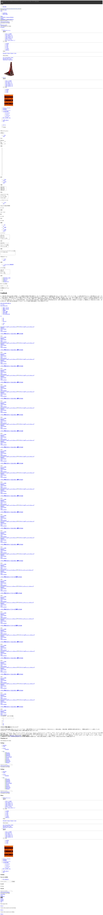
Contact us (5, 12)
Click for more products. (5, 21)
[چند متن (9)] (5, 237)
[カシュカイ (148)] (4, 196)
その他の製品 (6, 111)
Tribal (12, 57)
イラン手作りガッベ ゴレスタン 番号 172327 (11, 479)
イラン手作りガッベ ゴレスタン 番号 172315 (11, 674)
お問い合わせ (6, 120)
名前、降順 (5, 311)
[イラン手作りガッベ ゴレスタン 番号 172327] (17, 472)
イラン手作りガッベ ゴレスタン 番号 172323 (11, 544)
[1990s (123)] (3, 189)
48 (3, 319)
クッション (7, 112)
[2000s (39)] (3, 188)
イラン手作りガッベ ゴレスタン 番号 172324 (11, 528)
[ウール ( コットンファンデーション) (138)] (8, 251)
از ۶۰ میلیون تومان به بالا (10, 40)
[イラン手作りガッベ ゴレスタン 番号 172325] (17, 505)
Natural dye (10, 59)
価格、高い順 (6, 307)
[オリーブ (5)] (5, 272)
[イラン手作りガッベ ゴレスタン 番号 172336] (17, 326)
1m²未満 (7, 43)
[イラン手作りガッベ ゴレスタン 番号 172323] (17, 537)
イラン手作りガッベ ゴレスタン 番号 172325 (11, 512)
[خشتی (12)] (5, 235)
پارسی (8, 752)
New (8, 58)
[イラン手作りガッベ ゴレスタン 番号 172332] (17, 391)
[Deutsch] (7, 8)
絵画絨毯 (5, 109)
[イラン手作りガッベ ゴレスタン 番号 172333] (17, 375)
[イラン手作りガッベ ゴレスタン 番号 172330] (17, 424)
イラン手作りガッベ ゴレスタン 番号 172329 (11, 447)
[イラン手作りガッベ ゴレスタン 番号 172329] (17, 440)
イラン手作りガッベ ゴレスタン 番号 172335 (11, 349)
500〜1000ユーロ (8, 35)
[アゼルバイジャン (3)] (4, 194)
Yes (4, 136)
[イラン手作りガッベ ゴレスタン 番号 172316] (17, 651)
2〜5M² (6, 46)
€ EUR (4, 748)
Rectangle (5, 53)
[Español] (5, 8)
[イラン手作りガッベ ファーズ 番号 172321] (16, 570)
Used (10, 58)
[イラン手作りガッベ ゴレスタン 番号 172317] (17, 634)
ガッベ (4, 77)
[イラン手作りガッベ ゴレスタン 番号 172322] (17, 553)
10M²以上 (7, 49)
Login (4, 746)
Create (13, 881)
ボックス (7, 116)
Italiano (8, 762)
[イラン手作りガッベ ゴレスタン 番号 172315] (17, 667)
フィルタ (2, 304)
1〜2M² (6, 44)
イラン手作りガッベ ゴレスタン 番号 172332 (11, 398)
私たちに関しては (6, 117)
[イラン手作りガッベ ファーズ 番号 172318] (17, 618)
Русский (8, 761)
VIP (3, 121)
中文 (8, 758)
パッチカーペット (6, 110)
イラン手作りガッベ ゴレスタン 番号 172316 (11, 658)
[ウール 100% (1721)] (8, 252)
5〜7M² (6, 47)
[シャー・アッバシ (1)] (5, 244)
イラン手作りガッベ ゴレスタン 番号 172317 (11, 641)
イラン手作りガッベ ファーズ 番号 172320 (11, 593)
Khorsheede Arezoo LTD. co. (15, 735)
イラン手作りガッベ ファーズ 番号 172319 (11, 609)
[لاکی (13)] (5, 270)
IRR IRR (4, 6)
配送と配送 (5, 14)
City (3, 57)
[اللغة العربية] (9, 8)
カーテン (7, 114)
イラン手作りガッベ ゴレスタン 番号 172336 (11, 333)
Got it (2, 2)
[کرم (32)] (5, 271)
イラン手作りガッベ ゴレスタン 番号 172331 (11, 414)
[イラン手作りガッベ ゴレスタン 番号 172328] (17, 456)
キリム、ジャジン (6, 107)
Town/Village (7, 57)
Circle (15, 53)
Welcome (4, 745)
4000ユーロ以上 (8, 38)
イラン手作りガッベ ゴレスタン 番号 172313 (11, 706)
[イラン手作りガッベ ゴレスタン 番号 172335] (17, 342)
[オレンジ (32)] (5, 273)
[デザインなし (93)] (5, 246)
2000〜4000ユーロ (9, 37)
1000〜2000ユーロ (9, 36)
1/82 (4, 323)
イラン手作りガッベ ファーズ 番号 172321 (11, 577)
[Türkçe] (13, 8)
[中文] (11, 8)
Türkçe (8, 759)
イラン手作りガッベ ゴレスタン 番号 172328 (11, 463)
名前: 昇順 (5, 312)
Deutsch (8, 755)
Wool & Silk (5, 59)
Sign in (1, 905)
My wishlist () (6, 879)
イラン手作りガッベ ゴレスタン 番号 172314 (11, 690)
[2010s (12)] (3, 187)
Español (8, 754)
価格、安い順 (6, 309)
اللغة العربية (9, 756)
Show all (4, 321)
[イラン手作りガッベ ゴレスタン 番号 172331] (17, 407)
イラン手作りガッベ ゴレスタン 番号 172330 (11, 431)
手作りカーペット (6, 30)
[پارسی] (1, 8)
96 (3, 320)
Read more (37, 1)
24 (0, 316)
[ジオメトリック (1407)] (5, 245)
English (8, 753)
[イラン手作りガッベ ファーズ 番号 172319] (17, 602)
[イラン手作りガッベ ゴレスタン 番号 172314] (17, 683)
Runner (12, 53)
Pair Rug (4, 58)
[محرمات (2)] (5, 236)
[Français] (15, 8)
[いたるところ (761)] (5, 238)
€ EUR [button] (1, 4)
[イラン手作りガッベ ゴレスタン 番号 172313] (17, 699)
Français (8, 760)
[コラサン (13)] (4, 198)
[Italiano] (19, 8)
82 (3, 723)
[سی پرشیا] (7, 17)
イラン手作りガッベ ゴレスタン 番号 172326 (11, 495)
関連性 (4, 310)
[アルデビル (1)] (4, 195)
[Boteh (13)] (5, 243)
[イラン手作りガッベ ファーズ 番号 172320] (17, 586)
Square (8, 53)
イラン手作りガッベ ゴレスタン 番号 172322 (11, 560)
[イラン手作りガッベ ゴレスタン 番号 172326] (17, 488)
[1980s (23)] (3, 190)
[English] (3, 8)
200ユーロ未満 (8, 33)
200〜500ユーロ (8, 82)
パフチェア (7, 115)
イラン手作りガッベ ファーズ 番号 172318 (11, 625)
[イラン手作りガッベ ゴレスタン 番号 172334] (17, 359)
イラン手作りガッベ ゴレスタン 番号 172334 (11, 366)
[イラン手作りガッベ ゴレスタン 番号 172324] (17, 521)
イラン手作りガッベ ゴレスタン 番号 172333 (11, 382)
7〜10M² (7, 48)
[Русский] (17, 8)
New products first (3, 305)
